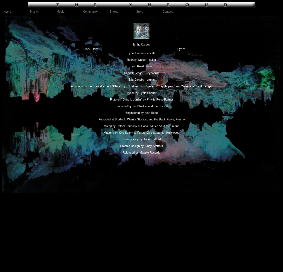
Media (60, 11)
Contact (168, 11)
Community (90, 11)
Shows (114, 11)
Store (139, 11)
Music (34, 11)
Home (7, 11)
